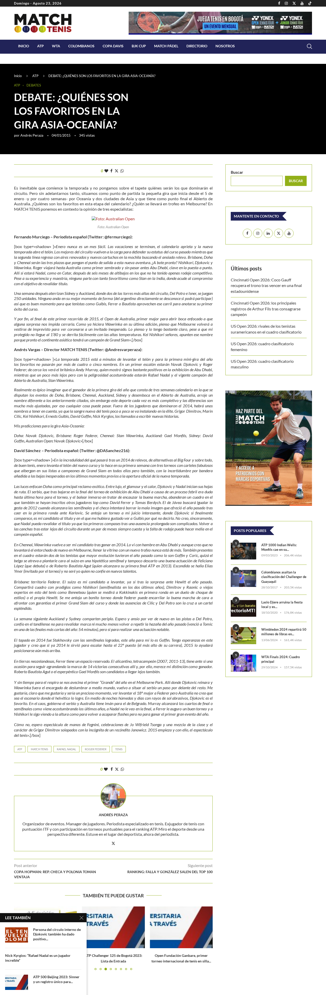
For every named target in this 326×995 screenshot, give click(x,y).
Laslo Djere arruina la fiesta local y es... (282, 604)
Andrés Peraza (31, 135)
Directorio (196, 46)
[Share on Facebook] (111, 170)
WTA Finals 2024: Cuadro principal (280, 659)
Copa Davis (113, 46)
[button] (205, 938)
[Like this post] (106, 170)
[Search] (309, 46)
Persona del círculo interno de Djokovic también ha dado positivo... (57, 934)
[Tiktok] (310, 3)
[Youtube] (302, 3)
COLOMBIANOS (81, 46)
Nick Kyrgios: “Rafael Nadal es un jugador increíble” (38, 957)
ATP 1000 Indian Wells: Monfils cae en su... (279, 547)
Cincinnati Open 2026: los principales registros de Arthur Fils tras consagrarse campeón (266, 308)
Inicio (23, 46)
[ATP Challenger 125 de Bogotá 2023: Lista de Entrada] (113, 927)
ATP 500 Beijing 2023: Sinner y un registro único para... (56, 979)
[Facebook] (279, 3)
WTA (56, 46)
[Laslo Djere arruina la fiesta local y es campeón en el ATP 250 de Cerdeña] (243, 608)
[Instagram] (286, 3)
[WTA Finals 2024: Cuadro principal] (243, 663)
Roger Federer (95, 749)
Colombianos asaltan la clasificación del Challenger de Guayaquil (283, 576)
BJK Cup (139, 46)
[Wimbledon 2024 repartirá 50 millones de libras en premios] (243, 635)
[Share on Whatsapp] (122, 170)
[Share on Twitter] (116, 170)
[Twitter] (294, 3)
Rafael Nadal (66, 749)
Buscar (237, 172)
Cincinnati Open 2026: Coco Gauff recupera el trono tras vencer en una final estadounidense (266, 285)
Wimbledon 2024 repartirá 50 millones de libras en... (283, 631)
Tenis (119, 749)
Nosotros (225, 46)
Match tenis (39, 749)
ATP (40, 46)
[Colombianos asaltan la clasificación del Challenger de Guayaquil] (243, 578)
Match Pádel (166, 46)
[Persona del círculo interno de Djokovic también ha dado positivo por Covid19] (16, 935)
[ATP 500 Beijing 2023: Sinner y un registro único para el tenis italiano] (16, 982)
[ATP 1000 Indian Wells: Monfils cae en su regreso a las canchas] (243, 551)
